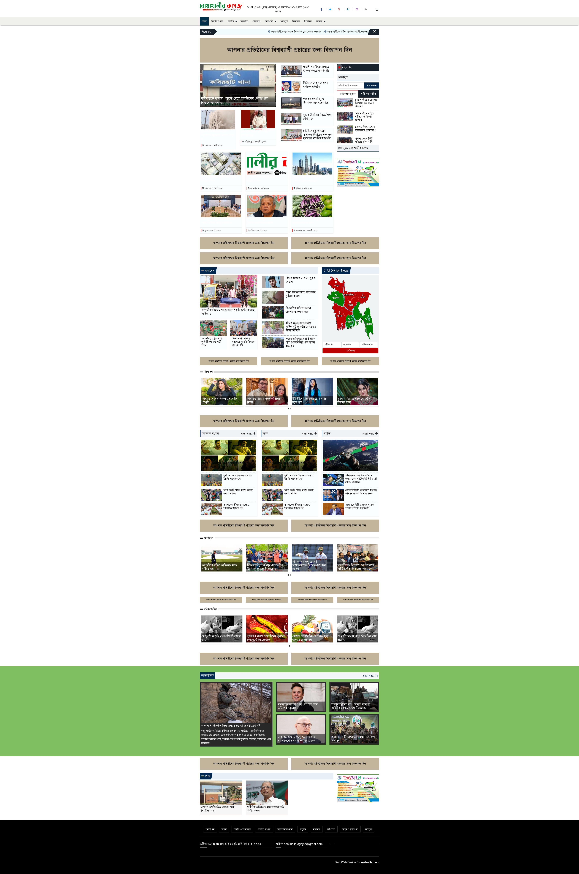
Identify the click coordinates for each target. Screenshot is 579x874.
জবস (265, 434)
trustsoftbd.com (370, 862)
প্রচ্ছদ (204, 21)
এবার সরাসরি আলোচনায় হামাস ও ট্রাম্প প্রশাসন (353, 739)
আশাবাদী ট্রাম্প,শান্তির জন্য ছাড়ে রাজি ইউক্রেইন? (230, 726)
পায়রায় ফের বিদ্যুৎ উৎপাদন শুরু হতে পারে (316, 101)
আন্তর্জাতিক (207, 676)
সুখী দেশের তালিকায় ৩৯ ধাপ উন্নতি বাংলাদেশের (237, 477)
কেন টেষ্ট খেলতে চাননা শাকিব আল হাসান (311, 567)
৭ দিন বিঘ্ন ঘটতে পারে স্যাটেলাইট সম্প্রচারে (347, 468)
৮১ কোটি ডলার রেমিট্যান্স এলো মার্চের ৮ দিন (218, 179)
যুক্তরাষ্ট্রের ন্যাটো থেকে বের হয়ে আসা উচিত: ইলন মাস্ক (298, 706)
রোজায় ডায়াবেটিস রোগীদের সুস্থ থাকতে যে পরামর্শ (310, 638)
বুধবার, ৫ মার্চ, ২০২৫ (212, 230)
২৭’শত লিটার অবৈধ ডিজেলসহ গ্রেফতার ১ (306, 31)
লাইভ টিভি (347, 67)
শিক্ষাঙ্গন (308, 21)
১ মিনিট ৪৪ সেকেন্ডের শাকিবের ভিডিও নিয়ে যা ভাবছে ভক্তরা (264, 400)
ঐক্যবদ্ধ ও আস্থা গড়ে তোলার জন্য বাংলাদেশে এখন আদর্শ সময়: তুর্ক (296, 739)
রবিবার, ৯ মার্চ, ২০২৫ (304, 188)
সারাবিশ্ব (256, 21)
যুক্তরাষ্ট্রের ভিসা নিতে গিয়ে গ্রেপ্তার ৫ (317, 117)
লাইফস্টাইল (210, 609)
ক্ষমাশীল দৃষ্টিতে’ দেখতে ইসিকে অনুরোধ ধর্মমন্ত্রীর (316, 68)
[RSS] (366, 9)
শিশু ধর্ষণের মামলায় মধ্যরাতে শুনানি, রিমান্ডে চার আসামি (243, 342)
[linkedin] (348, 9)
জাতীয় (231, 21)
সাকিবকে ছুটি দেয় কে (259, 569)
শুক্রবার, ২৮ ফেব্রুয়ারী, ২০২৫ (307, 230)
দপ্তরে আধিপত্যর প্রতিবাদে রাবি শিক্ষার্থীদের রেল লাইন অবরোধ (300, 342)
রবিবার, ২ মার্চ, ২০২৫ (258, 230)
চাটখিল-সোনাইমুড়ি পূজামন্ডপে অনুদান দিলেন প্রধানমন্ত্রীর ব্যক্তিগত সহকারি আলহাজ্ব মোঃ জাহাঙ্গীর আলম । (238, 101)
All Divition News (337, 271)
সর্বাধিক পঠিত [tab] (368, 94)
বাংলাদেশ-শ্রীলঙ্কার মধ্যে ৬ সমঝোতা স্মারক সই (236, 506)
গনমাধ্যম (210, 829)
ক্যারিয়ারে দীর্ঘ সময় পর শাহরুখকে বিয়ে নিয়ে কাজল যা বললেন (356, 400)
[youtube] (357, 9)
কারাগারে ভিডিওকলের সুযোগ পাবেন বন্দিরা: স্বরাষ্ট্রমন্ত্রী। (359, 506)
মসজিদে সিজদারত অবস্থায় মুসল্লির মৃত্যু (255, 133)
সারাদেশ (209, 271)
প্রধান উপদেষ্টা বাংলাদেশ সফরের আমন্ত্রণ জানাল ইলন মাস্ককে (361, 492)
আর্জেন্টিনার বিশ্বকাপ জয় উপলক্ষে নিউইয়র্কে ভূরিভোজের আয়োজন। (220, 567)
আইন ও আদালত (242, 829)
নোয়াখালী (269, 21)
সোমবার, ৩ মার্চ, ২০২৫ (213, 145)
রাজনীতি (244, 21)
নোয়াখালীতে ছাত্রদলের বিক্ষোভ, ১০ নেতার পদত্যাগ (366, 103)
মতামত (316, 829)
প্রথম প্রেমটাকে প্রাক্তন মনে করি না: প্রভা (311, 400)
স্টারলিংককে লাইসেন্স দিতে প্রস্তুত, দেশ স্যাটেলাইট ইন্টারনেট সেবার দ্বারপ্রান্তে (361, 479)
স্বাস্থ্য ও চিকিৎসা (350, 829)
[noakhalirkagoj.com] (221, 6)
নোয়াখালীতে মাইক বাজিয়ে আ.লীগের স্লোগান (258, 31)
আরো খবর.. (247, 433)
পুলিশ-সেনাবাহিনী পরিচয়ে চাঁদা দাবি (351, 31)
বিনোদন (296, 21)
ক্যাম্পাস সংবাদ (210, 434)
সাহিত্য (368, 829)
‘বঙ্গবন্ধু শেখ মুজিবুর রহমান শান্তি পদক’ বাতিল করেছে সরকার (219, 221)
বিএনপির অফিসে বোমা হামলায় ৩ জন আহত (298, 310)
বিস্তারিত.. (206, 743)
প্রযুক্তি (327, 434)
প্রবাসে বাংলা (264, 829)
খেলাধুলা (284, 21)
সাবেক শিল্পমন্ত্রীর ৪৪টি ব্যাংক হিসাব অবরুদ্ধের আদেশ (263, 221)
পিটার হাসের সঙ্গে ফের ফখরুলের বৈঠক (315, 85)
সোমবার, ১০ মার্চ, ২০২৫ (213, 188)
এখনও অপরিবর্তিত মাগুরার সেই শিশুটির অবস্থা (217, 809)
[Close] (372, 32)
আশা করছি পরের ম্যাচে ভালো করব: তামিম (238, 492)
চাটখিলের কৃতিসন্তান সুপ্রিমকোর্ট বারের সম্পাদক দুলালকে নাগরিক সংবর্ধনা (317, 134)
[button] (266, 67)
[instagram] (339, 9)
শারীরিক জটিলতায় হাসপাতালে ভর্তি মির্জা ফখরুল (265, 809)
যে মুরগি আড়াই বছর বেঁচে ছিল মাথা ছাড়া (221, 638)
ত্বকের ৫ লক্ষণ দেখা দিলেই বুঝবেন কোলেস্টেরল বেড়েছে (266, 638)
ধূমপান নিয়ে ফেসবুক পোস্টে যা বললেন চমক (219, 400)
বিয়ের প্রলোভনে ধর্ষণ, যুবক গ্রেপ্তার (300, 279)
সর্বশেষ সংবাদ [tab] (347, 94)
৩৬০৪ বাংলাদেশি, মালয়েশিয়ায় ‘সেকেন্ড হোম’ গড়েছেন (310, 179)
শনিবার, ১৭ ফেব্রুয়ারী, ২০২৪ (255, 141)
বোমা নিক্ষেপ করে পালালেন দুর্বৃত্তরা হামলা (300, 294)
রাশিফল (331, 829)
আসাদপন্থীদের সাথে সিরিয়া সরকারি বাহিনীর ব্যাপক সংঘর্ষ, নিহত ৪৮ (350, 706)
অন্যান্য (319, 21)
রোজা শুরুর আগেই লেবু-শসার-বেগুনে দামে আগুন (309, 221)
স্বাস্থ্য (207, 776)
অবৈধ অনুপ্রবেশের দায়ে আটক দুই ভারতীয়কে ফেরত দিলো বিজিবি (301, 326)
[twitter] (330, 9)
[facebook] (322, 9)
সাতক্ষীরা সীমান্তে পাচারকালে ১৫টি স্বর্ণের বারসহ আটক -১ (228, 312)
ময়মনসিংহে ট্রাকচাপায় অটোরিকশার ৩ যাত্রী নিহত (212, 342)
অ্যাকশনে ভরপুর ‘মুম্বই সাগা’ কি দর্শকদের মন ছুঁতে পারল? (227, 465)
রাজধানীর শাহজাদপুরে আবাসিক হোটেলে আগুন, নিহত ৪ (217, 135)
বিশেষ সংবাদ (217, 21)
